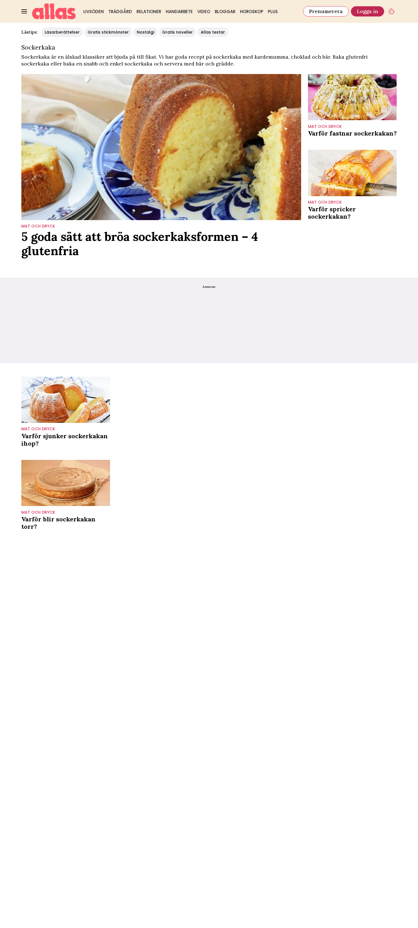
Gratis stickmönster (108, 32)
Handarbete (179, 12)
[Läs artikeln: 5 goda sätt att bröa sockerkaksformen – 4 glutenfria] (161, 147)
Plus (273, 12)
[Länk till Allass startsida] (54, 11)
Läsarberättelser (62, 32)
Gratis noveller (177, 32)
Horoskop (251, 12)
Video (203, 12)
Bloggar (225, 12)
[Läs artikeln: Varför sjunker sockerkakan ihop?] (65, 400)
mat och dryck (38, 226)
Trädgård (120, 12)
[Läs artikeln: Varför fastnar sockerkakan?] (352, 97)
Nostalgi (145, 32)
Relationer (148, 12)
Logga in (367, 11)
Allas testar (213, 32)
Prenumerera (326, 11)
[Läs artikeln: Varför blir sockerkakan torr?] (65, 483)
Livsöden (93, 12)
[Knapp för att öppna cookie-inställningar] (391, 11)
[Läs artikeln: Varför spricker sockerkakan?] (352, 173)
